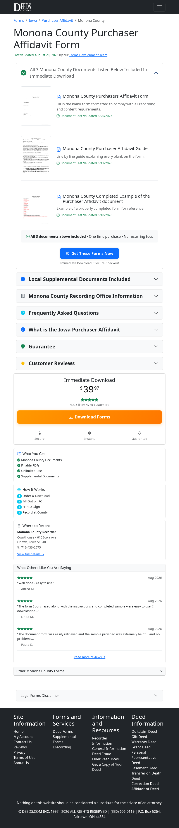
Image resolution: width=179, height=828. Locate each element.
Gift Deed (139, 736)
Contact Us (23, 741)
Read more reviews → (89, 657)
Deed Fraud (101, 753)
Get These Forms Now (92, 253)
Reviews (20, 747)
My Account (23, 736)
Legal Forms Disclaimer (40, 695)
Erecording (62, 747)
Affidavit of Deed (145, 788)
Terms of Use (24, 757)
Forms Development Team (88, 55)
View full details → (30, 554)
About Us (21, 762)
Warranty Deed (144, 741)
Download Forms (92, 417)
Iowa (33, 20)
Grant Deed (141, 747)
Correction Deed (145, 783)
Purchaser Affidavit (57, 20)
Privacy (19, 752)
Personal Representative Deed (143, 757)
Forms (19, 20)
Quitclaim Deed (144, 731)
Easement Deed (144, 768)
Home (19, 731)
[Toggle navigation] (159, 7)
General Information (109, 748)
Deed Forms (63, 731)
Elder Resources (105, 759)
